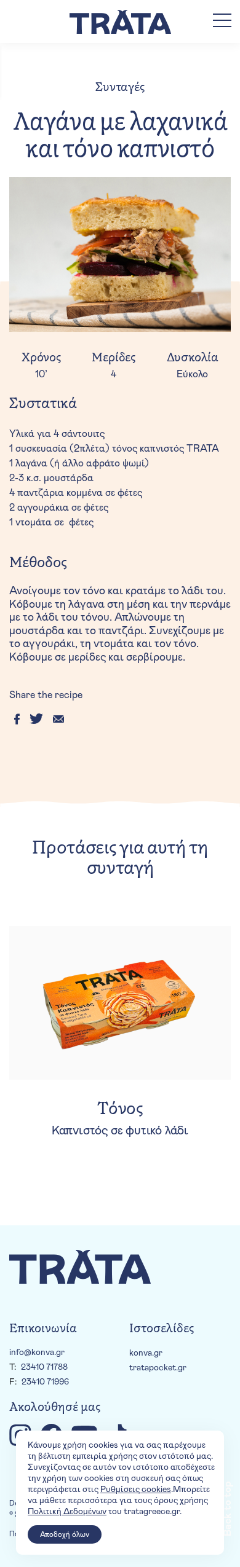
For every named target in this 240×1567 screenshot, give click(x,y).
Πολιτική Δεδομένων (67, 1511)
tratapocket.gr (157, 1368)
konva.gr (145, 1353)
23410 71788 (44, 1367)
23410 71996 (45, 1382)
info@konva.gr (37, 1352)
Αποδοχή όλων (64, 1534)
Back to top (228, 1508)
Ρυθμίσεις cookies (135, 1489)
